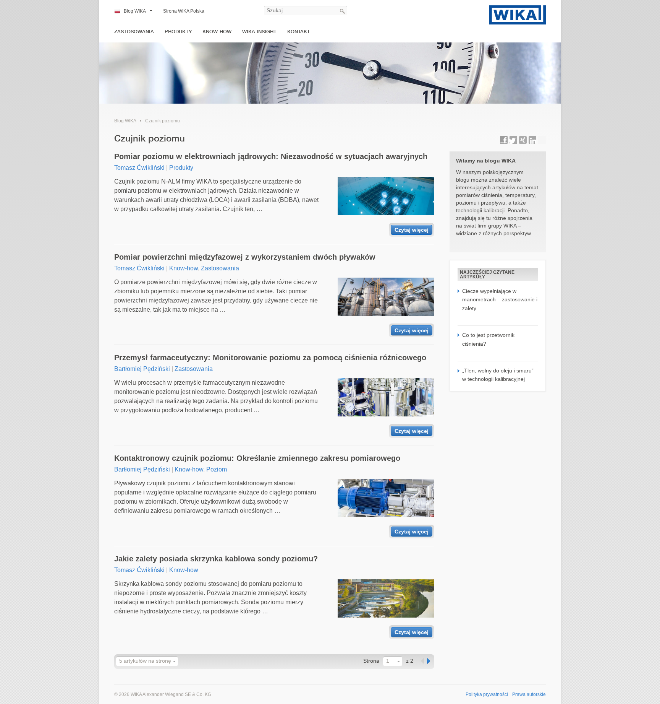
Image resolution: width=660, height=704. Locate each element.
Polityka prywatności (487, 694)
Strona (371, 661)
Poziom (216, 469)
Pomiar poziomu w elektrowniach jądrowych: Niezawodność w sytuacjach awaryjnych (270, 156)
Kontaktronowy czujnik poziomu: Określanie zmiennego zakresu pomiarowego (257, 458)
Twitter (513, 140)
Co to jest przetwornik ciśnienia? (488, 339)
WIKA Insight (259, 31)
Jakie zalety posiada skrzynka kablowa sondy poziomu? (216, 558)
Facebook (504, 140)
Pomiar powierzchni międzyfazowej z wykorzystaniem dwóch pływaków (244, 257)
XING (523, 140)
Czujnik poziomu (162, 121)
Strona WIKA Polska (183, 11)
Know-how (216, 31)
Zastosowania (134, 31)
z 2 (409, 661)
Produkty (178, 31)
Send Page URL (542, 140)
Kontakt (298, 31)
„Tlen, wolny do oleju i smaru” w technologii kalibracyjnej (498, 374)
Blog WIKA (135, 11)
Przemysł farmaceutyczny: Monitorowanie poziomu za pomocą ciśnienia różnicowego (270, 357)
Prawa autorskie (529, 694)
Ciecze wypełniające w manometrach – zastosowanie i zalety (499, 299)
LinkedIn (532, 140)
